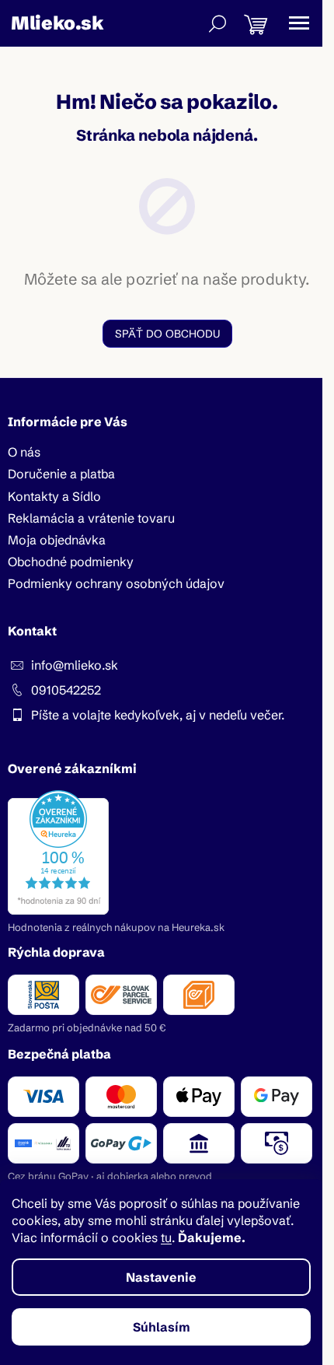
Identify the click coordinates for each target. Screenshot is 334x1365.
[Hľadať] (217, 23)
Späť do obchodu (167, 334)
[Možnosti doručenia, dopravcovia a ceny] (167, 995)
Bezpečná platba (59, 1054)
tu (166, 1237)
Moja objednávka (57, 540)
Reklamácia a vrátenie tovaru (91, 518)
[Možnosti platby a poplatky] (167, 1120)
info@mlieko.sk (74, 665)
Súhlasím (161, 1327)
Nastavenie (161, 1277)
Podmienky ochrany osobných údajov (116, 583)
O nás (24, 452)
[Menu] (299, 23)
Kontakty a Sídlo (54, 496)
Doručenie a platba (61, 473)
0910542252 (66, 690)
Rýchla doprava (56, 952)
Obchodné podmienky (71, 561)
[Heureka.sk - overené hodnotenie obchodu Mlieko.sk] (58, 852)
